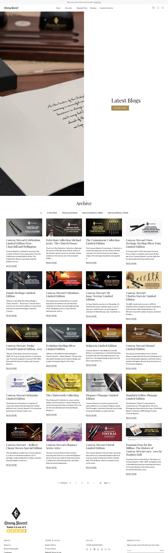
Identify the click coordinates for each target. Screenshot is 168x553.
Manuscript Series (69, 212)
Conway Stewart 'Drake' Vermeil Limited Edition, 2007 (24, 347)
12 (100, 483)
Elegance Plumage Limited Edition (102, 396)
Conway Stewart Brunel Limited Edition (140, 347)
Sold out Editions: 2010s (118, 212)
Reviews (93, 8)
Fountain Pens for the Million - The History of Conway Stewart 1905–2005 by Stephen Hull (144, 449)
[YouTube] (105, 549)
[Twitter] (94, 549)
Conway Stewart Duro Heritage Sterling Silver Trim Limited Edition (143, 243)
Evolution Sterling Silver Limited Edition (60, 347)
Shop (58, 8)
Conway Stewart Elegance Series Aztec (61, 446)
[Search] (158, 8)
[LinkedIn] (109, 549)
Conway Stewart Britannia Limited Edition (22, 396)
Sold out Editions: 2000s (92, 212)
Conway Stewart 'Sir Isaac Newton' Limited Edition (99, 296)
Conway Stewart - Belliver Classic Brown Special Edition (24, 446)
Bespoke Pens (82, 8)
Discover (68, 8)
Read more (11, 266)
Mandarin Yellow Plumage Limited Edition (141, 396)
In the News (52, 212)
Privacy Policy (50, 549)
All (41, 212)
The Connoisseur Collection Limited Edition (103, 241)
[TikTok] (98, 549)
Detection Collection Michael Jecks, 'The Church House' (63, 241)
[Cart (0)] (162, 8)
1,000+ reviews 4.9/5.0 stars (96, 2)
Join (162, 550)
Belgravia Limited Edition (101, 345)
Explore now (120, 108)
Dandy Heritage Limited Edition (20, 294)
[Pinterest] (102, 549)
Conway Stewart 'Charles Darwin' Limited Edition (141, 296)
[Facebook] (91, 549)
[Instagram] (87, 549)
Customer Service (106, 8)
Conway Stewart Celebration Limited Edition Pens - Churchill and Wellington (23, 243)
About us (7, 545)
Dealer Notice (50, 545)
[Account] (153, 8)
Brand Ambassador (11, 549)
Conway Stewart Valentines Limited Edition (62, 294)
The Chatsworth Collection (62, 395)
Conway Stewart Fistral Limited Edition (100, 446)
